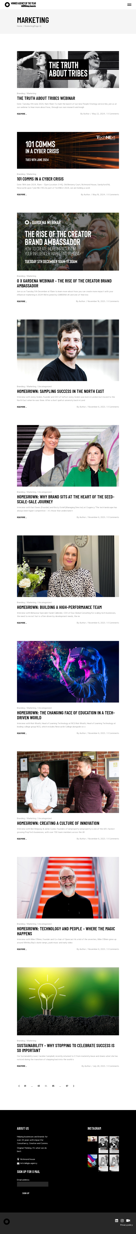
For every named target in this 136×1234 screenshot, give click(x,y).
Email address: (23, 1180)
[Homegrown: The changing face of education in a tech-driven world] (68, 672)
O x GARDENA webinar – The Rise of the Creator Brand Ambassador (64, 283)
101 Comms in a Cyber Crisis (40, 178)
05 (53, 1085)
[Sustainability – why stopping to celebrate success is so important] (68, 1001)
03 (39, 1085)
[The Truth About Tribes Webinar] (68, 69)
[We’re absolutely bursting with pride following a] (92, 1160)
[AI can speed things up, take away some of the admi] (103, 1162)
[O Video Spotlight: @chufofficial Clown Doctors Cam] (92, 1138)
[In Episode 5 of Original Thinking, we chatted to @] (114, 1144)
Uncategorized (45, 386)
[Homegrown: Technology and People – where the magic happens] (68, 887)
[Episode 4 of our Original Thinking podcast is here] (114, 1162)
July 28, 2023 (99, 1066)
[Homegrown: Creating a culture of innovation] (68, 782)
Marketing (31, 93)
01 (25, 1085)
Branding (21, 93)
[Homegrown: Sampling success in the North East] (68, 350)
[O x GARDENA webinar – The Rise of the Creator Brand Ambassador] (68, 242)
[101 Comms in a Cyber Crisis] (68, 150)
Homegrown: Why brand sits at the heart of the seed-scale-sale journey (65, 499)
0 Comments (113, 114)
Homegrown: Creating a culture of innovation (58, 823)
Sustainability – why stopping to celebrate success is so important (65, 1047)
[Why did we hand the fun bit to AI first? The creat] (103, 1144)
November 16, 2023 (96, 301)
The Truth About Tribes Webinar (46, 98)
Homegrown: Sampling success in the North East (60, 391)
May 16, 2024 (99, 194)
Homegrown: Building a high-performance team (59, 607)
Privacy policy (126, 1225)
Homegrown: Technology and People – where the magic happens (66, 931)
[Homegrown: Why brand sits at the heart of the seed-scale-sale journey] (68, 456)
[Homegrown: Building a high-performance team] (68, 566)
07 (67, 1085)
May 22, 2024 (98, 114)
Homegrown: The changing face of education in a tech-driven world (66, 715)
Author (86, 114)
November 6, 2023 (96, 407)
